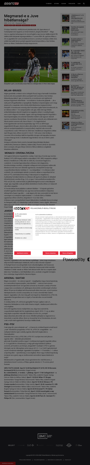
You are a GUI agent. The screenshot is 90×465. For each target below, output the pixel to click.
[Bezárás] (75, 208)
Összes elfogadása (67, 253)
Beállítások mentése (22, 253)
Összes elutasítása (50, 253)
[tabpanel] (55, 225)
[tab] (23, 215)
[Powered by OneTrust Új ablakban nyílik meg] (69, 258)
